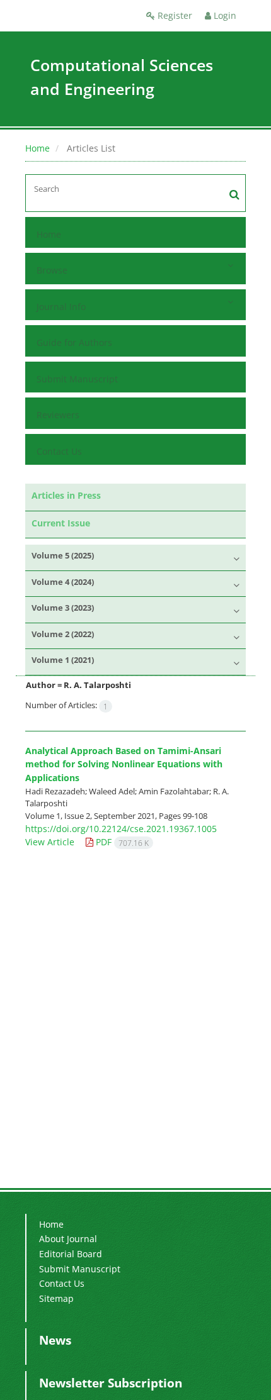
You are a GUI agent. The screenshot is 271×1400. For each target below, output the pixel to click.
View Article (49, 842)
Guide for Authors (74, 342)
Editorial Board (70, 1254)
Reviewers (58, 415)
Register (173, 15)
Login (223, 15)
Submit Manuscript (77, 379)
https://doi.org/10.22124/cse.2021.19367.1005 (121, 829)
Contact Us (59, 451)
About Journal (68, 1239)
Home (37, 148)
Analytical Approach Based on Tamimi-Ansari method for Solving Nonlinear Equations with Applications (123, 764)
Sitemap (56, 1298)
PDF (121, 842)
